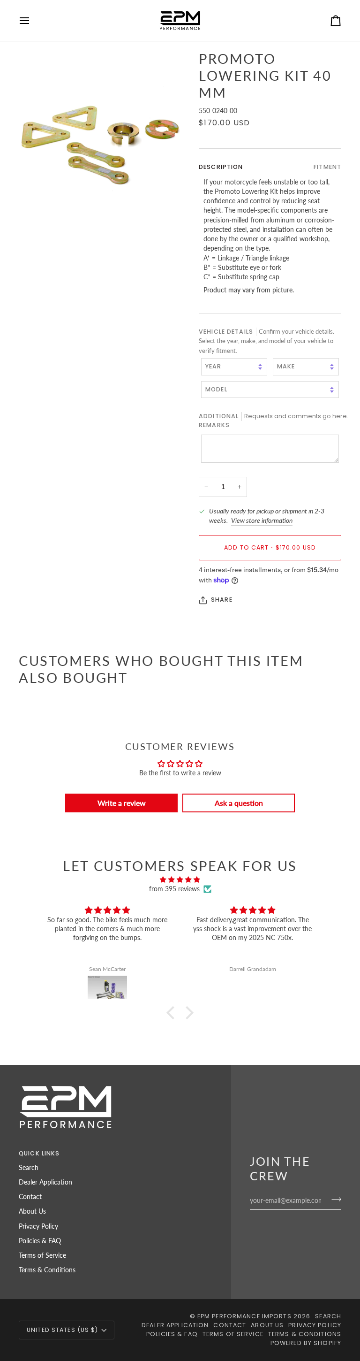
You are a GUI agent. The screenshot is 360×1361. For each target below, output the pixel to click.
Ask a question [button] (239, 802)
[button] (173, 1012)
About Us (32, 1211)
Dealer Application (45, 1182)
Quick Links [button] (39, 1153)
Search (28, 1167)
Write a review (122, 802)
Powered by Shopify (305, 1343)
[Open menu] (33, 20)
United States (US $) (62, 1330)
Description (221, 167)
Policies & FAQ (40, 1241)
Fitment (327, 167)
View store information (261, 520)
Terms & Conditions (47, 1270)
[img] (180, 879)
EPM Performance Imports (244, 1316)
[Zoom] (99, 131)
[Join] (333, 1199)
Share (221, 600)
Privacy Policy (38, 1226)
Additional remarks (270, 420)
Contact (30, 1196)
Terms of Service (42, 1255)
